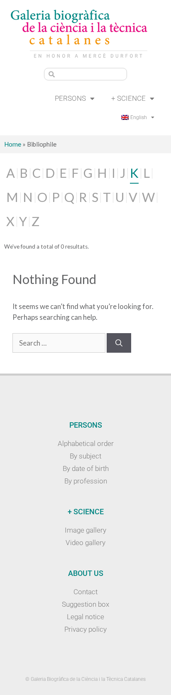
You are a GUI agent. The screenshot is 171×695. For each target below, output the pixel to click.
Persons (70, 98)
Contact (85, 592)
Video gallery (85, 542)
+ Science (128, 98)
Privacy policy (85, 629)
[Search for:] (59, 343)
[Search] (119, 343)
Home (12, 144)
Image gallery (85, 530)
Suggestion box (85, 604)
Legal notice (85, 617)
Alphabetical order (86, 443)
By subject (85, 456)
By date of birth (86, 468)
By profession (85, 481)
